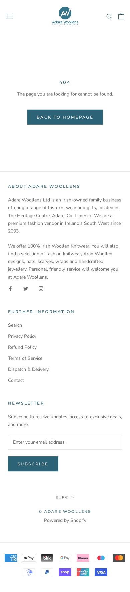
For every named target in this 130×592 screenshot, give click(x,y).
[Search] (109, 16)
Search (15, 325)
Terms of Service (25, 358)
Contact (16, 380)
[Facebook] (10, 288)
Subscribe (33, 463)
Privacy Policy (22, 336)
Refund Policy (22, 347)
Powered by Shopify (65, 520)
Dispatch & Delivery (28, 369)
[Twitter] (25, 288)
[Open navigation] (9, 16)
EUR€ (62, 497)
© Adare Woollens (65, 511)
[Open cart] (121, 16)
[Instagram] (41, 288)
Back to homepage (65, 117)
